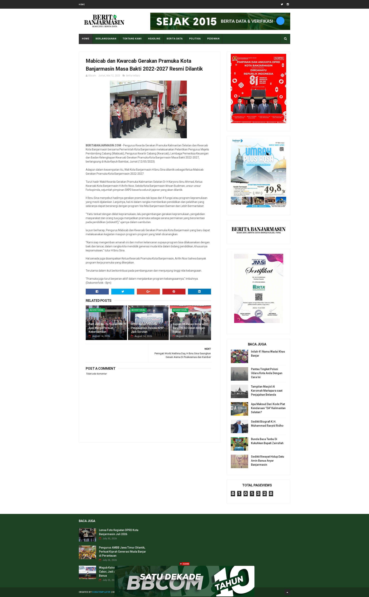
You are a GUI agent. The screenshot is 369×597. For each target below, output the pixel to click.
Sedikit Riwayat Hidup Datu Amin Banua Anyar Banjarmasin (267, 460)
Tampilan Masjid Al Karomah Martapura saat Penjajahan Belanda (266, 390)
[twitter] (281, 4)
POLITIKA (195, 38)
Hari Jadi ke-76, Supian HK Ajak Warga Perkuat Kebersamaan (105, 328)
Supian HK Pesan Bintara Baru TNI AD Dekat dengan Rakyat (189, 328)
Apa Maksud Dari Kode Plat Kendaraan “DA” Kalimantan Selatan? (268, 408)
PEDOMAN (213, 38)
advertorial (97, 310)
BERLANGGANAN (106, 38)
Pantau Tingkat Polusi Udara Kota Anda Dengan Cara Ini (266, 373)
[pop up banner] (184, 595)
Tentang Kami (132, 38)
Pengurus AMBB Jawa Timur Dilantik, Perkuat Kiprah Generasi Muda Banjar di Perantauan (122, 551)
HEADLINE (154, 38)
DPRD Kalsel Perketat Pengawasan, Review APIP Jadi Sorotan (147, 328)
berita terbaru (133, 75)
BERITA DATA (175, 38)
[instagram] (287, 4)
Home (82, 4)
